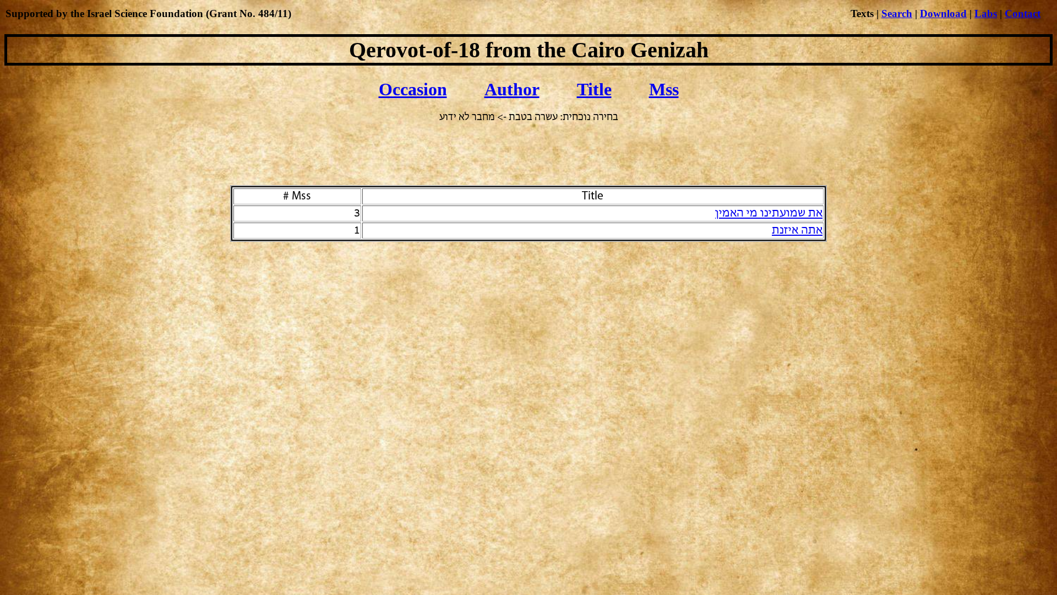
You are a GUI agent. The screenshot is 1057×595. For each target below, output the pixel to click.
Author (512, 89)
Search (896, 13)
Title (594, 89)
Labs (985, 13)
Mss (664, 89)
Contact (1022, 13)
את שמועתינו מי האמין (768, 213)
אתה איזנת (797, 230)
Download (943, 13)
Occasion (413, 89)
